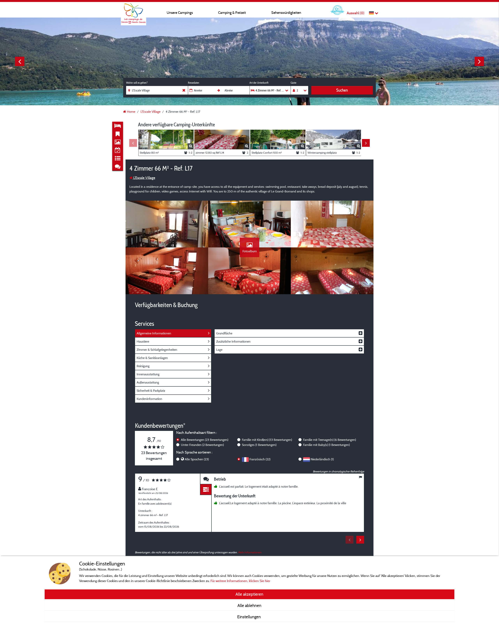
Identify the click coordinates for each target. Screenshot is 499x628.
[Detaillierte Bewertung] (206, 489)
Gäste (293, 82)
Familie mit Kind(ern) (267, 440)
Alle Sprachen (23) (197, 459)
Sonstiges (259, 445)
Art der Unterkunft (259, 82)
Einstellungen (249, 616)
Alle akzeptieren (249, 594)
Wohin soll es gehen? (137, 82)
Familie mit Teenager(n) (329, 440)
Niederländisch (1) (322, 459)
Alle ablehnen (249, 605)
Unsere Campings (180, 12)
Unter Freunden (202, 445)
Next (479, 61)
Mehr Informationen (249, 552)
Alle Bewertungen (204, 440)
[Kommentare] (206, 479)
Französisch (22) (260, 459)
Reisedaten (193, 82)
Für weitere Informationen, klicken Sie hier (240, 581)
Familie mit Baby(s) (326, 445)
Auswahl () (355, 13)
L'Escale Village (144, 177)
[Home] (133, 11)
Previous (19, 61)
